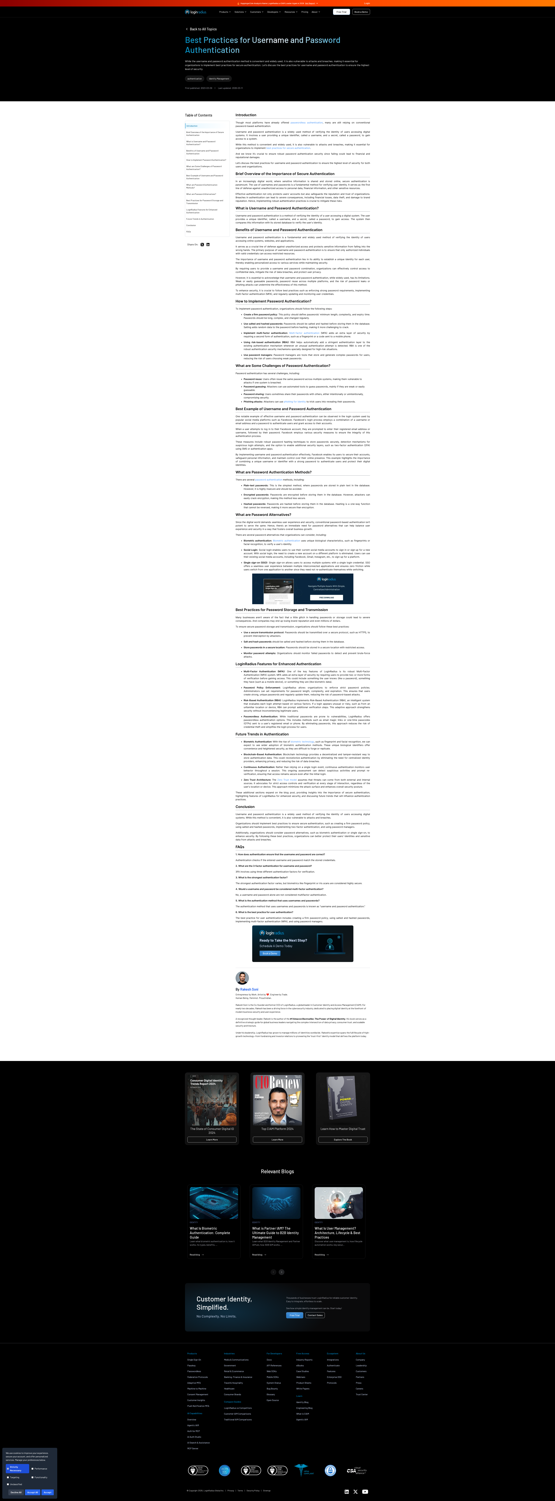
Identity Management (219, 78)
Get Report (310, 3)
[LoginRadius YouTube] (365, 1492)
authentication (194, 78)
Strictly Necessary (15, 1468)
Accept (47, 1492)
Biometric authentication (286, 540)
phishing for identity (295, 401)
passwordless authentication (307, 122)
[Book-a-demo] (303, 943)
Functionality (41, 1477)
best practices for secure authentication (288, 148)
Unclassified (16, 1484)
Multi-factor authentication (304, 333)
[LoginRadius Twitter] (355, 1492)
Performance (41, 1468)
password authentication (268, 479)
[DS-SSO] (303, 589)
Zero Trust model (287, 779)
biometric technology (302, 741)
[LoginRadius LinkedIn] (346, 1491)
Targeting (14, 1477)
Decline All (16, 1492)
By (247, 989)
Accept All (32, 1492)
